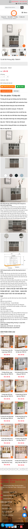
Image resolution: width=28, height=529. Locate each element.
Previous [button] (3, 52)
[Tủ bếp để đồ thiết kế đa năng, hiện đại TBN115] (21, 452)
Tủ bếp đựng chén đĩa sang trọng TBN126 (7, 351)
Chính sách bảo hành (7, 511)
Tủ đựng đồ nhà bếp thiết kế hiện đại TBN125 (21, 351)
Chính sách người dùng (7, 515)
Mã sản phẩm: (3, 68)
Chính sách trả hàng (7, 508)
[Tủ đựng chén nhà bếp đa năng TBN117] (21, 430)
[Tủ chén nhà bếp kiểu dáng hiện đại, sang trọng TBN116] (6, 452)
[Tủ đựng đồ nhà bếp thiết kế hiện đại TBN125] (21, 341)
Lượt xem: (2, 80)
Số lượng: (2, 74)
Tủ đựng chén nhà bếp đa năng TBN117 (21, 439)
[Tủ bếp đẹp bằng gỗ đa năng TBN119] (21, 408)
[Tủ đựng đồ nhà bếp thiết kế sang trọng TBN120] (6, 408)
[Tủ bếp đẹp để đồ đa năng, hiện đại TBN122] (6, 385)
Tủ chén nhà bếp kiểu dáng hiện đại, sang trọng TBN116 (6, 461)
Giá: (1, 71)
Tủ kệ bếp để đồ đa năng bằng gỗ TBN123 (21, 373)
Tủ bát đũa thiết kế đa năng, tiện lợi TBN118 (7, 439)
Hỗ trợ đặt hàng (6, 505)
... (19, 469)
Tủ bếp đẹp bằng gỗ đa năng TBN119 (21, 417)
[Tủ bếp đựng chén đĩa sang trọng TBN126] (6, 341)
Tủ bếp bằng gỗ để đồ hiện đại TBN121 (21, 395)
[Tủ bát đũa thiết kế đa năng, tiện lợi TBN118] (6, 430)
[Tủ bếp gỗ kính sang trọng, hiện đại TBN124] (6, 363)
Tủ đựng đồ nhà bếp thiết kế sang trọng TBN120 (6, 417)
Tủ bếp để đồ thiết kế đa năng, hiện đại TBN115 (21, 461)
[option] (14, 36)
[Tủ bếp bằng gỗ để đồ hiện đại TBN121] (21, 385)
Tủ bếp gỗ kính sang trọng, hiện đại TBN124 (7, 373)
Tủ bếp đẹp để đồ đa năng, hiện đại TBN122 (7, 395)
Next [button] (24, 52)
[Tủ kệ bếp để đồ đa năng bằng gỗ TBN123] (21, 363)
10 (22, 469)
